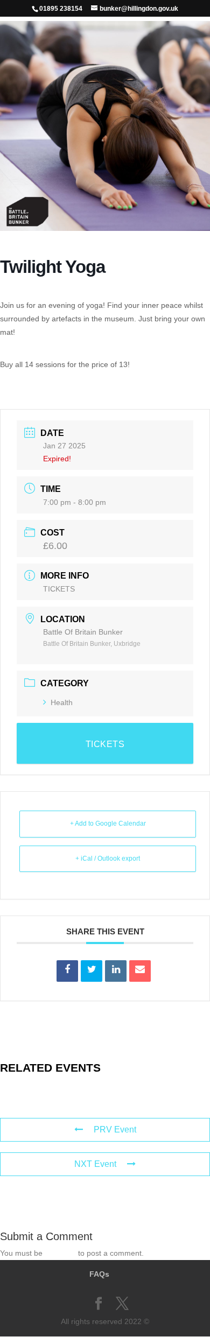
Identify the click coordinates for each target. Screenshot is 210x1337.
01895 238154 (60, 8)
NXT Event (95, 1164)
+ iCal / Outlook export (107, 858)
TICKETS (59, 589)
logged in (60, 1253)
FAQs (99, 1274)
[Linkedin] (116, 971)
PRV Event (115, 1129)
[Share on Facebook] (67, 971)
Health (62, 702)
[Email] (140, 971)
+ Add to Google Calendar (108, 823)
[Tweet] (91, 971)
